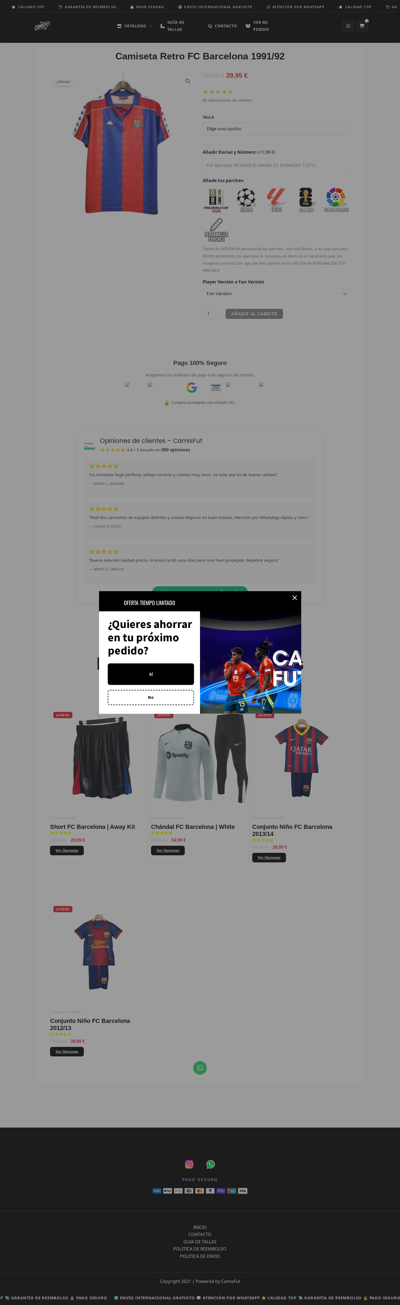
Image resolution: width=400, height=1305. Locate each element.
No (151, 697)
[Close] (294, 597)
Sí (151, 674)
